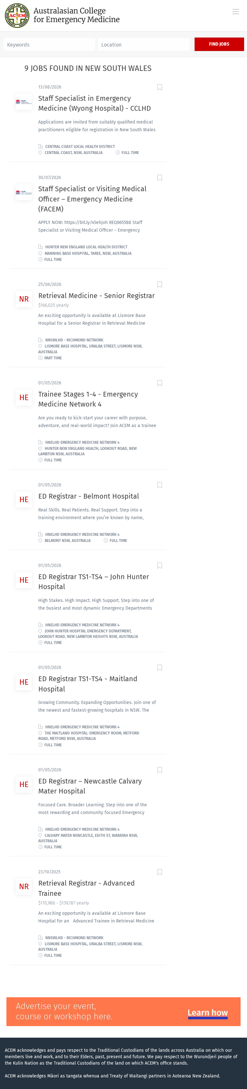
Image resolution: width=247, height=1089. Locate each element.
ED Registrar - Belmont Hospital (88, 496)
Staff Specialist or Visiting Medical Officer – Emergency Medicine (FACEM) (92, 198)
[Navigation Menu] (236, 11)
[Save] (153, 88)
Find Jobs (219, 44)
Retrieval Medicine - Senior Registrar (96, 295)
